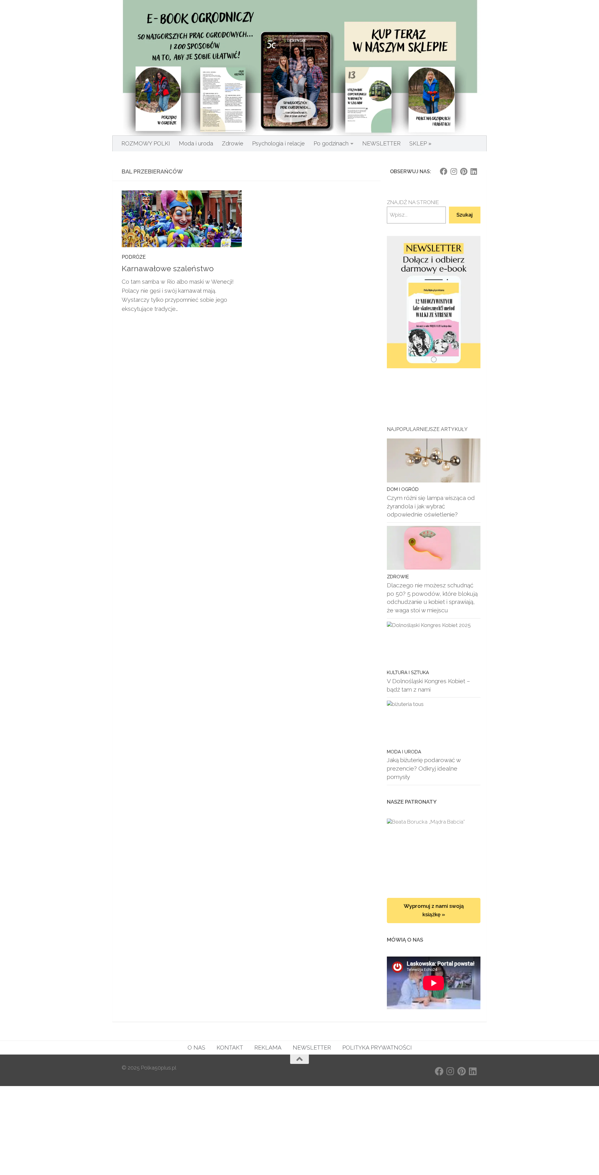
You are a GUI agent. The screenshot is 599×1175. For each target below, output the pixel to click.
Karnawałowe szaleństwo (168, 268)
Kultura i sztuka (408, 672)
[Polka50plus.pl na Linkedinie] (473, 171)
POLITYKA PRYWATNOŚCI (377, 1047)
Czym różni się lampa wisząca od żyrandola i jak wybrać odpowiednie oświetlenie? (431, 506)
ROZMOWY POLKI (145, 143)
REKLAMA (267, 1047)
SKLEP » (420, 143)
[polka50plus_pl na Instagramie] (453, 171)
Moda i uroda (196, 143)
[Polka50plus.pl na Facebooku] (443, 171)
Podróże (134, 257)
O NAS (196, 1047)
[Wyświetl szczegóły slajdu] (433, 302)
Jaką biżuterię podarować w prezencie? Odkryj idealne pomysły (423, 768)
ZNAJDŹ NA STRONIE (413, 202)
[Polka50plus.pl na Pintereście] (463, 171)
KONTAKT (230, 1047)
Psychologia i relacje (278, 143)
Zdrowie (232, 143)
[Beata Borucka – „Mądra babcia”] (433, 852)
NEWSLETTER (381, 143)
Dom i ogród (403, 489)
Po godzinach (331, 143)
